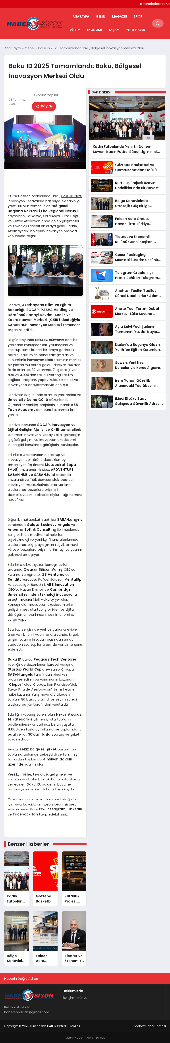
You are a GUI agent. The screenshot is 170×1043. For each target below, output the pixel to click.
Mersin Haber (74, 1037)
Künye (82, 997)
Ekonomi (94, 30)
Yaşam (114, 30)
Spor (138, 16)
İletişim (68, 997)
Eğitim (75, 30)
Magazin (119, 16)
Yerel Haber (135, 30)
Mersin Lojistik (96, 1037)
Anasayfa (81, 16)
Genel (100, 16)
